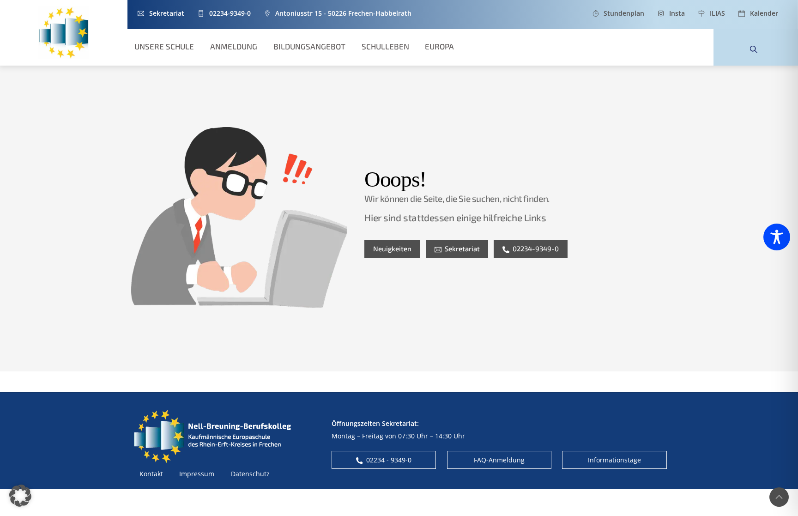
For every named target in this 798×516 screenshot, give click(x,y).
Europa (439, 46)
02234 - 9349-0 (388, 459)
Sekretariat (462, 248)
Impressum (196, 473)
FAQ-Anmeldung (499, 459)
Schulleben (385, 46)
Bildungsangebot (309, 46)
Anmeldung (233, 46)
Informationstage (614, 459)
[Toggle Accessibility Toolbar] (776, 237)
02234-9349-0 (536, 248)
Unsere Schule (164, 46)
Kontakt (151, 473)
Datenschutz (250, 473)
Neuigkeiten (392, 248)
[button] (20, 495)
